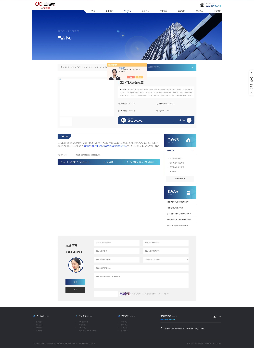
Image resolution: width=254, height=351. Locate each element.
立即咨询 (181, 120)
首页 (93, 11)
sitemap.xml (217, 343)
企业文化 (39, 325)
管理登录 (208, 343)
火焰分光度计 (174, 171)
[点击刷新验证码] (125, 294)
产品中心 (127, 11)
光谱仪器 (89, 67)
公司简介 (39, 322)
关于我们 (109, 11)
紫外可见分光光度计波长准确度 (178, 225)
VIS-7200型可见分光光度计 (79, 162)
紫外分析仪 (83, 328)
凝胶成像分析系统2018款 (87, 331)
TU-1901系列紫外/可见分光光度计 (142, 162)
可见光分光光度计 (101, 67)
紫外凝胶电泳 (83, 322)
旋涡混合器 (83, 325)
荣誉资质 (39, 328)
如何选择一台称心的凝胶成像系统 (179, 214)
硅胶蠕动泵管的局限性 (175, 208)
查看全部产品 (180, 179)
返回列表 (110, 162)
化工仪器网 (199, 343)
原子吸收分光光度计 (177, 167)
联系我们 (217, 11)
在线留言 (199, 11)
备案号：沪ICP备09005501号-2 (83, 343)
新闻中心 (145, 11)
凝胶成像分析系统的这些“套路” (178, 202)
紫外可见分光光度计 (177, 163)
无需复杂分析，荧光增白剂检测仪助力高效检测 (181, 220)
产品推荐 (82, 316)
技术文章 (163, 11)
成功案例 (181, 11)
